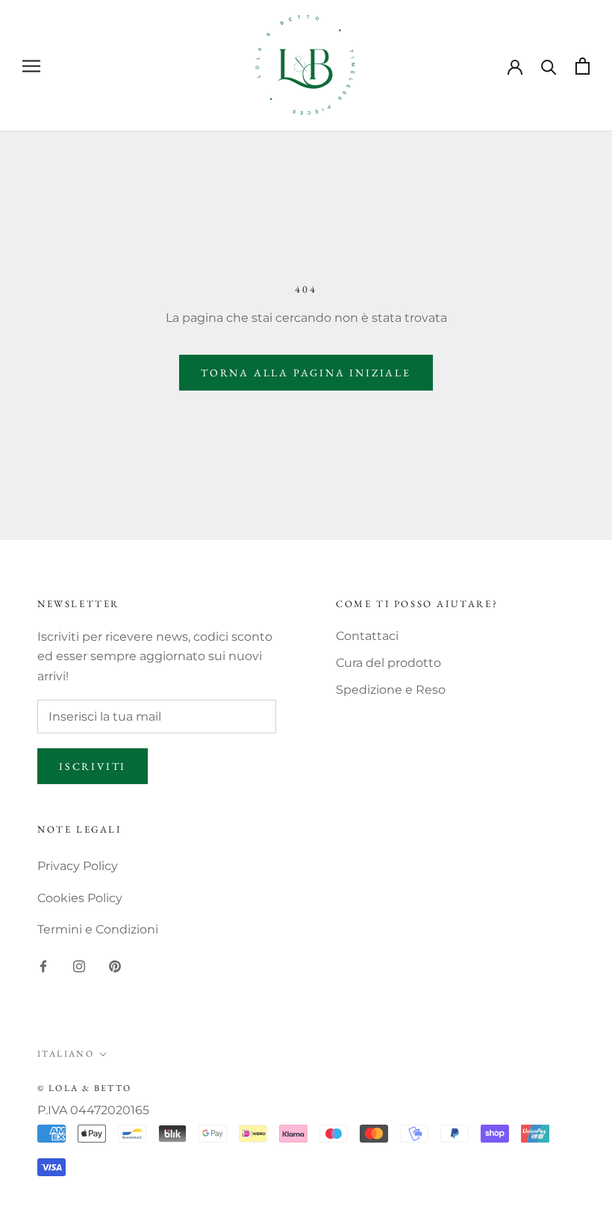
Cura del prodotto (388, 663)
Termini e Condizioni (97, 929)
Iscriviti (92, 766)
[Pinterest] (115, 965)
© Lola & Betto (84, 1088)
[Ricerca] (549, 66)
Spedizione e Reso (391, 690)
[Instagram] (79, 965)
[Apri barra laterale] (31, 65)
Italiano (65, 1054)
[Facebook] (43, 965)
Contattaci (367, 636)
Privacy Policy (77, 866)
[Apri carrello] (582, 66)
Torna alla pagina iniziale (306, 372)
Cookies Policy (79, 898)
